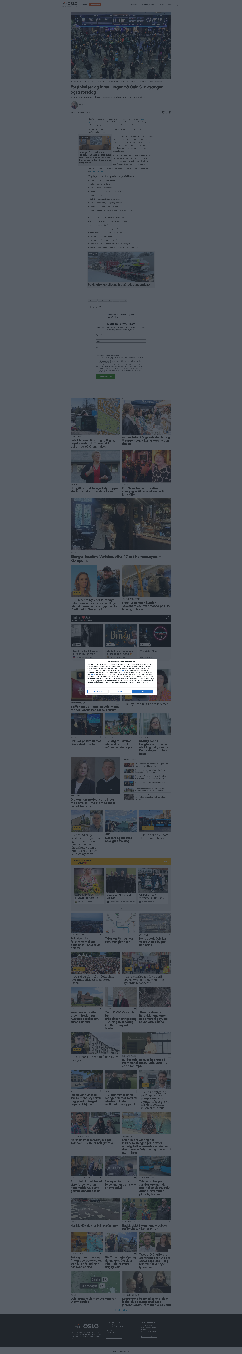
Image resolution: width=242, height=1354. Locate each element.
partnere (122, 670)
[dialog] (121, 677)
